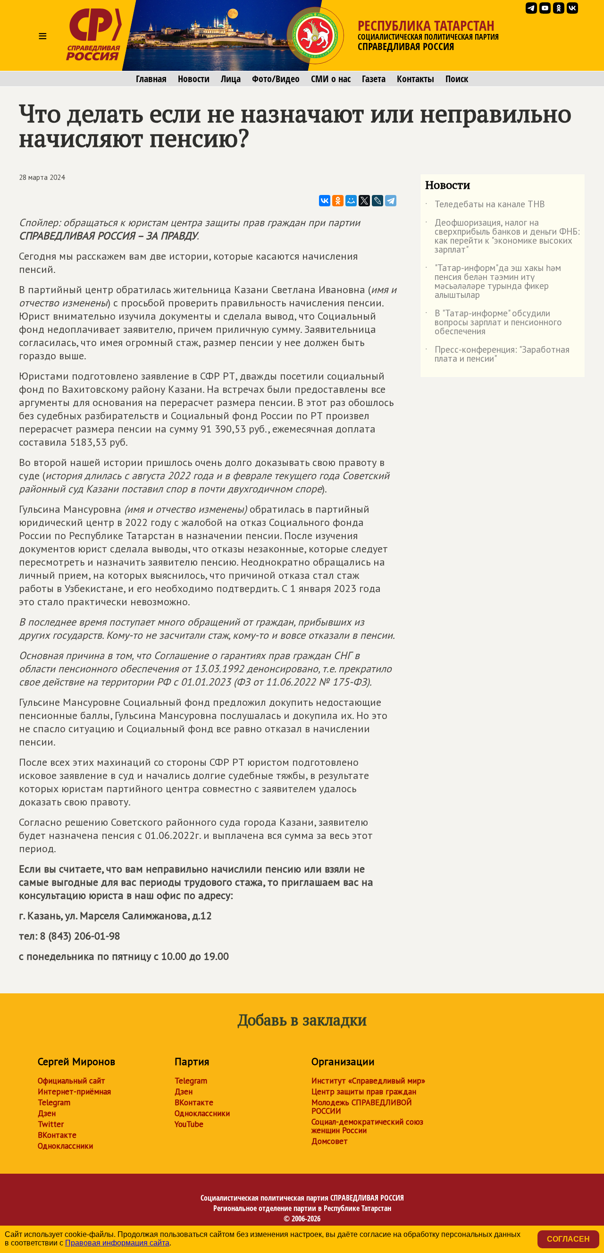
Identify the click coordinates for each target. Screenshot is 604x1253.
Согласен (568, 1239)
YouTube (189, 1124)
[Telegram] (390, 200)
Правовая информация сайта (117, 1243)
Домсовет (329, 1141)
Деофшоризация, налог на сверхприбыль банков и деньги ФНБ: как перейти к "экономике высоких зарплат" (502, 236)
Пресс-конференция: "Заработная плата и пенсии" (497, 354)
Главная (151, 79)
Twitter (51, 1124)
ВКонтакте (57, 1135)
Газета (374, 79)
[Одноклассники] (338, 200)
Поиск (456, 79)
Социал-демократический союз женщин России (367, 1126)
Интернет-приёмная (74, 1091)
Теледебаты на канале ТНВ (485, 206)
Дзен (47, 1113)
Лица (231, 79)
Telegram (54, 1102)
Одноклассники (65, 1146)
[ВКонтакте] (324, 200)
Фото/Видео (276, 79)
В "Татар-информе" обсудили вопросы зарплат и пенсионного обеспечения (493, 323)
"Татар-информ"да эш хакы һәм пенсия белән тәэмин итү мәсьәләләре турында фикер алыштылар (493, 281)
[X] (364, 200)
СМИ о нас (331, 79)
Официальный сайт (71, 1080)
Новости (194, 79)
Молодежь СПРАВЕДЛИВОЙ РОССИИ (361, 1106)
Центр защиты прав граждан (363, 1091)
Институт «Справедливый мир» (368, 1080)
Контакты (415, 79)
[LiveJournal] (377, 200)
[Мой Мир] (351, 200)
